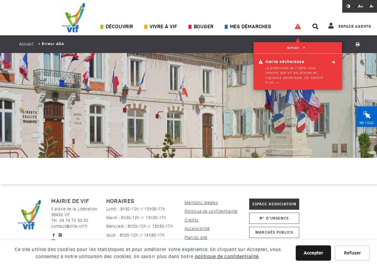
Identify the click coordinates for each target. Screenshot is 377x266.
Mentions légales (201, 203)
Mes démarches (250, 27)
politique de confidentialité (227, 256)
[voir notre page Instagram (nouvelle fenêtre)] (60, 235)
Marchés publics (274, 232)
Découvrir (119, 27)
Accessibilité (197, 229)
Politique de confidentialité (211, 211)
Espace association (274, 204)
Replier (296, 48)
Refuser (352, 253)
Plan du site (196, 237)
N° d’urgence (274, 218)
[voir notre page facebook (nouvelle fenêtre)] (54, 235)
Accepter (313, 253)
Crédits (192, 220)
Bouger (204, 27)
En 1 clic (367, 123)
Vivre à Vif (163, 27)
